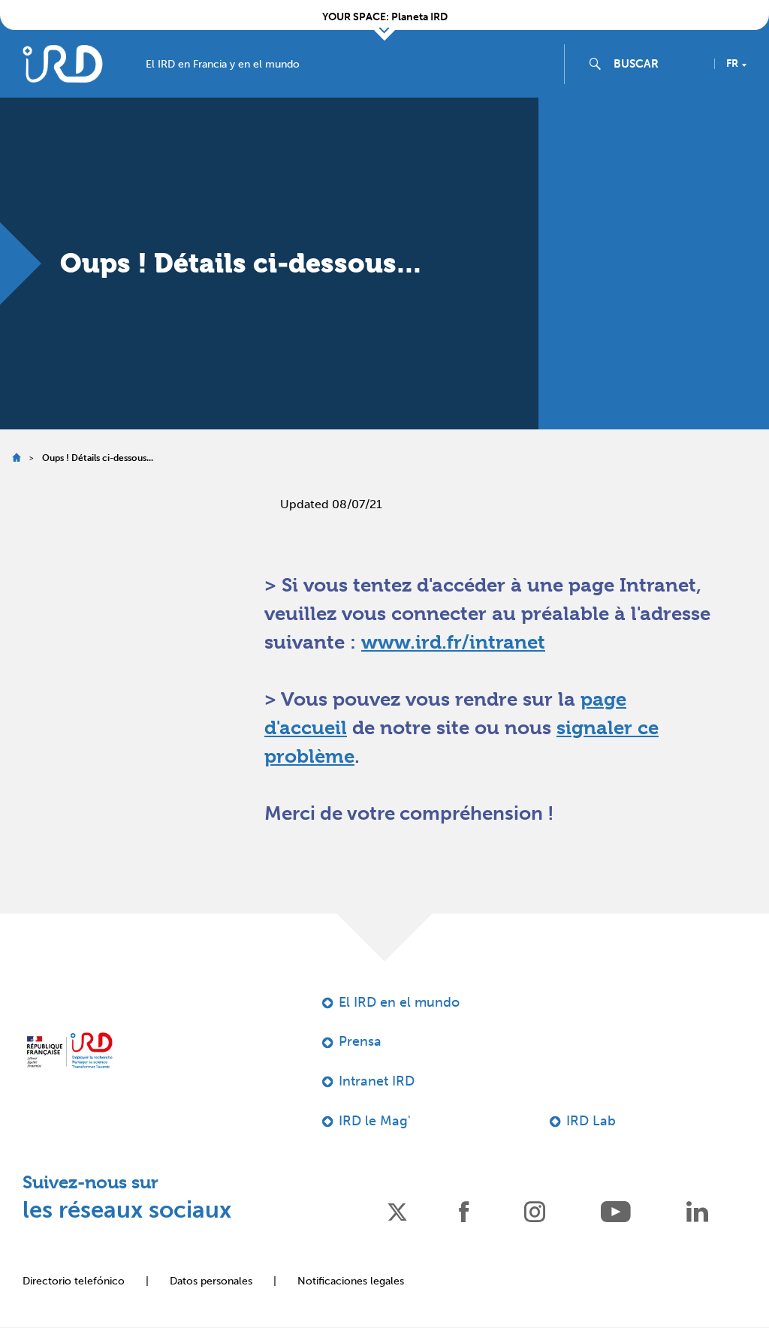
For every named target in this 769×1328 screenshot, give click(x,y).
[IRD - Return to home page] (62, 63)
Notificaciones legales (350, 1281)
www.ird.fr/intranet (453, 642)
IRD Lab (591, 1121)
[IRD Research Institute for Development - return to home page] (69, 1050)
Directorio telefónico (74, 1281)
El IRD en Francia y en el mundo (223, 64)
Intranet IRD (377, 1081)
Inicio (16, 457)
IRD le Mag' (375, 1121)
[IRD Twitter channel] (397, 1210)
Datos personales (211, 1281)
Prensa (360, 1041)
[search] (658, 64)
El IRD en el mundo (399, 1002)
